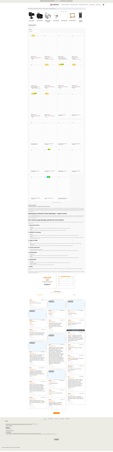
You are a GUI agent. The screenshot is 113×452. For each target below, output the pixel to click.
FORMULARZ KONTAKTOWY (10, 430)
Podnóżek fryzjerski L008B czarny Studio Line (49, 87)
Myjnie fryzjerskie (40, 20)
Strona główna (30, 8)
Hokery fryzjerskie (64, 20)
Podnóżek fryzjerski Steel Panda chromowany (35, 198)
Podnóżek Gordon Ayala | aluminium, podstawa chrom (62, 58)
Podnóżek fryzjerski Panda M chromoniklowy (76, 171)
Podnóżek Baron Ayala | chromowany (75, 58)
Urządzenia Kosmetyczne (65, 4)
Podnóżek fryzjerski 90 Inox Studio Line (49, 116)
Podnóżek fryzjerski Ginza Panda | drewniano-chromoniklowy (63, 198)
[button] (106, 5)
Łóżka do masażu (91, 4)
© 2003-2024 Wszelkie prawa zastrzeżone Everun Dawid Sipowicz (11, 447)
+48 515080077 (9, 432)
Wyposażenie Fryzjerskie (74, 4)
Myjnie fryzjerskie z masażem (48, 21)
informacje (56, 418)
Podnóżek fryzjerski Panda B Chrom (49, 198)
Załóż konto (57, 0)
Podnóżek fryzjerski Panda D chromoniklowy (35, 171)
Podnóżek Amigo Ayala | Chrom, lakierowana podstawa (35, 87)
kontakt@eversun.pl (8, 428)
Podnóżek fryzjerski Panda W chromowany (76, 144)
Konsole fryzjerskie (56, 20)
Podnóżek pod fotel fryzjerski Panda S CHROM (62, 171)
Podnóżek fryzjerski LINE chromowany (61, 115)
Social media (62, 418)
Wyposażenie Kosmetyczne (83, 4)
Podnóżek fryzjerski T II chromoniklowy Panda (34, 144)
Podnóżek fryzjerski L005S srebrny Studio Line (36, 58)
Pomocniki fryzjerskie (80, 21)
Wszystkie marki (98, 4)
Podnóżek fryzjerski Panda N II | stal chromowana (62, 144)
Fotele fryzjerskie (31, 20)
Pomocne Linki (50, 418)
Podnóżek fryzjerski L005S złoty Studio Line (35, 116)
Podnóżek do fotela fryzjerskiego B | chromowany (50, 171)
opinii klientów (47, 281)
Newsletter (67, 418)
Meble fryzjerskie (45, 8)
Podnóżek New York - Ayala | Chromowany (49, 58)
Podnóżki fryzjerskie (72, 20)
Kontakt (45, 418)
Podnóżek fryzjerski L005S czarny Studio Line (63, 87)
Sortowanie (30, 29)
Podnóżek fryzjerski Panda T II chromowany (76, 115)
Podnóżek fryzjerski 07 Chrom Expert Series (76, 87)
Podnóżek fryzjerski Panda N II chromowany (49, 144)
